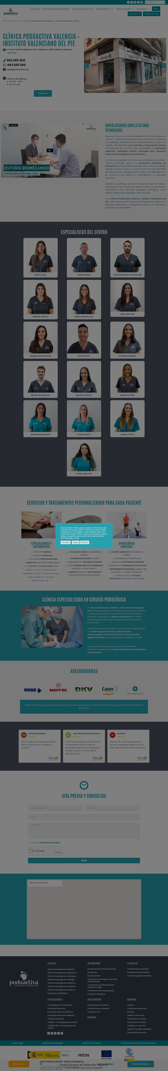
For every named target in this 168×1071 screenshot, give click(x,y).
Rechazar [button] (84, 542)
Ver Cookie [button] (65, 542)
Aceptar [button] (75, 542)
